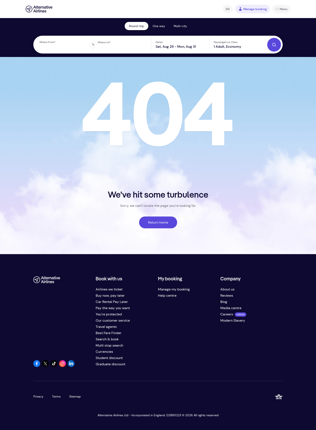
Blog (223, 301)
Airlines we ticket (109, 289)
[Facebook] (36, 366)
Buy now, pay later (110, 295)
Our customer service (113, 320)
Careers (226, 314)
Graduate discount (110, 364)
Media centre (230, 308)
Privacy (38, 396)
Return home (158, 222)
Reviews (226, 295)
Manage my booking (174, 289)
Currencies (104, 351)
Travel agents (106, 326)
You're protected (109, 314)
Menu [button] (283, 9)
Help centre (167, 295)
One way (159, 26)
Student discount (109, 358)
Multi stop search (109, 345)
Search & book (107, 339)
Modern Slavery (232, 320)
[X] (45, 366)
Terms (56, 396)
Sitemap (75, 396)
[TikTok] (54, 366)
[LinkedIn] (71, 366)
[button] (228, 9)
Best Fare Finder (108, 333)
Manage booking (255, 9)
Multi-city (180, 26)
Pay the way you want (113, 308)
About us (227, 289)
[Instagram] (62, 366)
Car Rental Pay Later (112, 301)
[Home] (39, 9)
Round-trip (136, 26)
